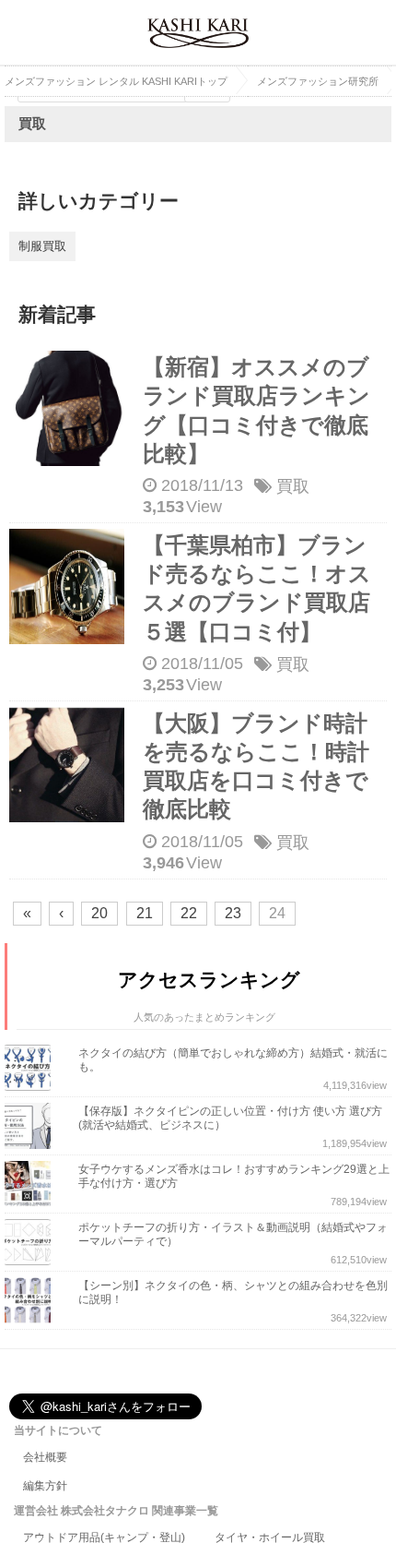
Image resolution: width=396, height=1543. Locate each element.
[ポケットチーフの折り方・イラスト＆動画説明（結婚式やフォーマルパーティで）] (32, 1242)
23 (233, 913)
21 (144, 913)
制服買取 (42, 246)
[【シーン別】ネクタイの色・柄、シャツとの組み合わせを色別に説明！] (32, 1300)
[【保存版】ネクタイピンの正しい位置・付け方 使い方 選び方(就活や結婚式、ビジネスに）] (32, 1126)
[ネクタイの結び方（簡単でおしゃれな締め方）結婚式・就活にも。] (32, 1068)
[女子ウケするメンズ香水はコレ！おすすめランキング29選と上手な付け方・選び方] (32, 1184)
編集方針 (45, 1485)
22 (189, 913)
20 (99, 913)
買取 (292, 486)
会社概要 (45, 1457)
